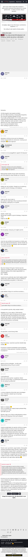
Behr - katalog (4, 274)
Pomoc (2, 543)
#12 (26, 300)
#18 (26, 404)
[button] (9, 540)
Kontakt (2, 542)
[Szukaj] (26, 1)
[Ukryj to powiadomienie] (25, 5)
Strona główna (8, 543)
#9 (26, 238)
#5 (26, 184)
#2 (26, 135)
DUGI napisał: (4, 164)
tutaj (16, 26)
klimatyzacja (20, 39)
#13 (26, 329)
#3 (26, 150)
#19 (26, 425)
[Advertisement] (14, 56)
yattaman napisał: (5, 464)
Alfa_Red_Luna (5, 540)
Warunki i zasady (9, 542)
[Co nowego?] (23, 1)
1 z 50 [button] (9, 493)
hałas (16, 39)
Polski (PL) (14, 540)
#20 (26, 445)
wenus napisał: (5, 257)
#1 (26, 78)
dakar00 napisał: (5, 303)
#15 (26, 361)
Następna (14, 493)
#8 (26, 227)
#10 (26, 254)
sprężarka (3, 40)
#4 (26, 161)
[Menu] (2, 1)
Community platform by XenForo (12, 546)
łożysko (13, 40)
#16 (26, 374)
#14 (26, 340)
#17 (26, 389)
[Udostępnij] (25, 78)
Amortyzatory (4, 537)
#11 (26, 289)
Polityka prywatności (18, 542)
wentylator (8, 40)
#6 (26, 197)
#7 (26, 211)
